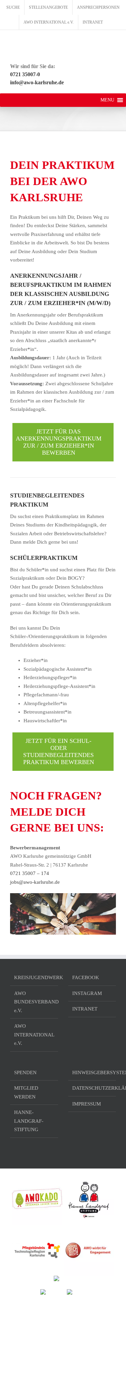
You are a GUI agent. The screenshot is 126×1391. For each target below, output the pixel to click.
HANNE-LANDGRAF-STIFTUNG (28, 1121)
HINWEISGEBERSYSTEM (92, 1072)
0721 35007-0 (25, 74)
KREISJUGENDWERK (34, 977)
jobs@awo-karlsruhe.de (35, 882)
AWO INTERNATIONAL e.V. (34, 1034)
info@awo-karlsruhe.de (37, 82)
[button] (107, 100)
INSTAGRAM (87, 993)
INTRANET (84, 1008)
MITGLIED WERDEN (26, 1092)
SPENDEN (25, 1072)
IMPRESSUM (86, 1104)
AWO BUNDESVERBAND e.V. (34, 1002)
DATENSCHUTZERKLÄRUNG (92, 1088)
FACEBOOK (85, 977)
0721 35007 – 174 (29, 873)
